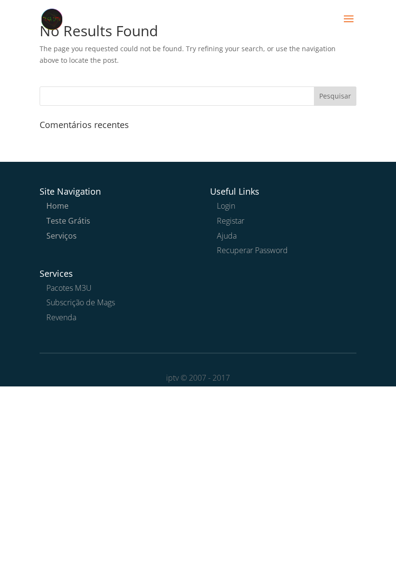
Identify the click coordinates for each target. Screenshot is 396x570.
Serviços (61, 235)
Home (57, 205)
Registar (230, 220)
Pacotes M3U (69, 288)
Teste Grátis (68, 220)
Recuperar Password (252, 250)
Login (226, 205)
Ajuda (227, 235)
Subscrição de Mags (80, 302)
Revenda (61, 317)
